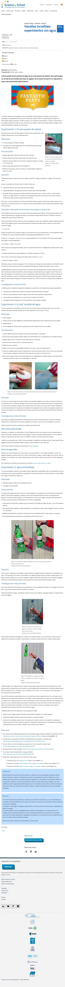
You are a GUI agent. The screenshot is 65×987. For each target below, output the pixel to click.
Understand (30, 11)
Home (3, 11)
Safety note (4, 890)
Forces (16, 48)
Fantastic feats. (23, 761)
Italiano (5, 58)
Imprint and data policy (7, 884)
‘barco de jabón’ (34, 446)
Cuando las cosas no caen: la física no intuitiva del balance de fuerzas (22, 736)
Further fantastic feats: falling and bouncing (31, 763)
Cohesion (11, 48)
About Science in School (8, 879)
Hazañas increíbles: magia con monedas (29, 766)
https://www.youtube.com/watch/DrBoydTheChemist (18, 754)
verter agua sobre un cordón (42, 463)
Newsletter (49, 5)
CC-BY (3, 831)
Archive (3, 897)
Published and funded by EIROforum (10, 979)
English (5, 56)
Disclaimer (4, 893)
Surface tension (33, 48)
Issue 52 (43, 23)
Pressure (25, 48)
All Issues (17, 11)
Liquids (21, 48)
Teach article (60, 26)
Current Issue (10, 11)
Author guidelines (6, 14)
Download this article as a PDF (33, 840)
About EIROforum (6, 881)
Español (6, 61)
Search (56, 5)
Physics (8, 45)
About (47, 11)
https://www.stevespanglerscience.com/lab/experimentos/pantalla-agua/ (24, 741)
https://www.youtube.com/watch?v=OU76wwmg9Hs (38, 749)
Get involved (53, 11)
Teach (36, 11)
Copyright (4, 888)
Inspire (24, 11)
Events (42, 11)
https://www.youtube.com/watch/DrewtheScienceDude (19, 746)
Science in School (28, 23)
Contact (42, 5)
